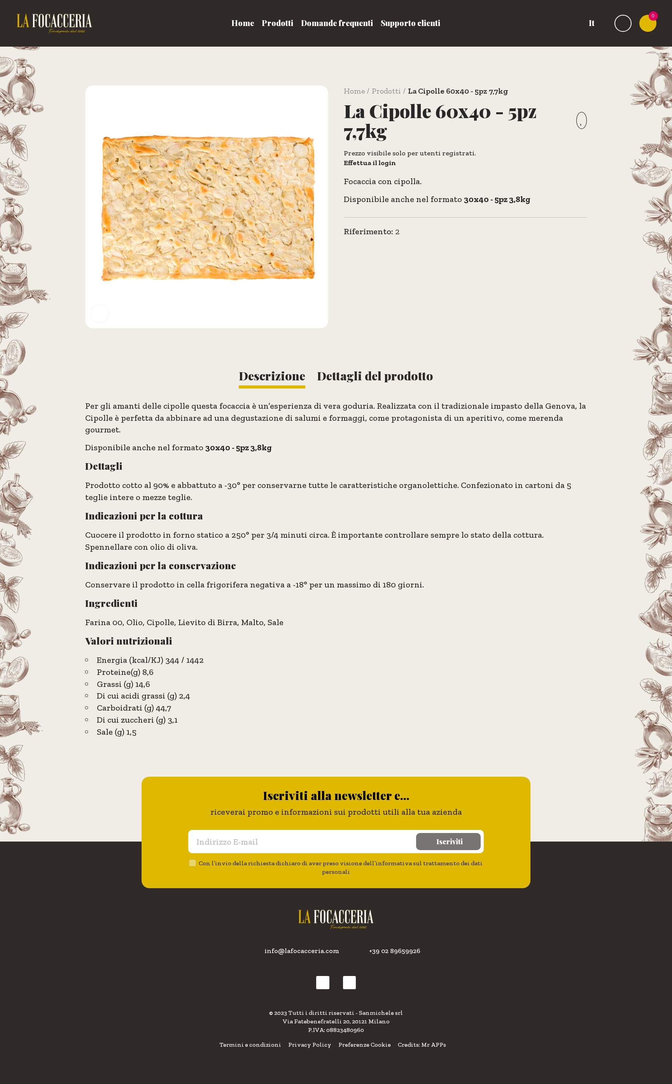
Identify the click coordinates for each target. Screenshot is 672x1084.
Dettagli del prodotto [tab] (375, 375)
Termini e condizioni (250, 1044)
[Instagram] (349, 982)
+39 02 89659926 (394, 950)
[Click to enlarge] (99, 313)
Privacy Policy (309, 1044)
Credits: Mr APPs (422, 1044)
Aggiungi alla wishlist (581, 120)
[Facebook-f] (322, 982)
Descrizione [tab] (272, 375)
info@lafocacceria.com (301, 950)
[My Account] (623, 23)
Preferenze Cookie (364, 1044)
